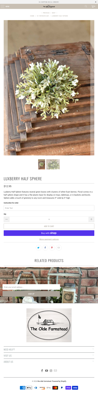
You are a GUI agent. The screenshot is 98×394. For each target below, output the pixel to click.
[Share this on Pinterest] (52, 248)
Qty (5, 214)
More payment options (49, 239)
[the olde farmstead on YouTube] (47, 371)
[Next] (92, 87)
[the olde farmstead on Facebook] (42, 371)
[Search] (86, 6)
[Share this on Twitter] (38, 248)
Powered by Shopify (59, 381)
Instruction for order (11, 203)
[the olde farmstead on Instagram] (51, 371)
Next (54, 13)
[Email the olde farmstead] (55, 371)
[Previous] (6, 87)
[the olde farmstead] (49, 6)
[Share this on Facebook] (45, 248)
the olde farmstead (44, 381)
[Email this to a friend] (59, 248)
